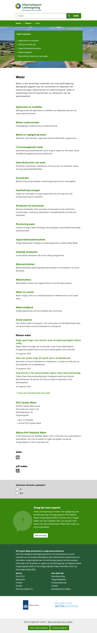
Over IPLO (31, 569)
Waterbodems (23, 279)
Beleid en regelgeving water (31, 134)
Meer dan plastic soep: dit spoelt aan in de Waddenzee (43, 358)
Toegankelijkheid (58, 579)
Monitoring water (25, 224)
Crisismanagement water (29, 147)
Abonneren (20, 579)
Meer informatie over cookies (60, 622)
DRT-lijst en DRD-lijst (27, 44)
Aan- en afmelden (26, 420)
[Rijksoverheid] (30, 605)
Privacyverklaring (58, 583)
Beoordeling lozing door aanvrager (33, 56)
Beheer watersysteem (27, 122)
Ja (20, 489)
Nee (21, 493)
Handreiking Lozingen (28, 190)
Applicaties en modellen (28, 41)
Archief (19, 586)
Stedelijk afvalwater (27, 251)
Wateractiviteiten (25, 264)
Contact (19, 583)
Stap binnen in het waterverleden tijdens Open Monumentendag (48, 373)
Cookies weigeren (59, 628)
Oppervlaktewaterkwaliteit (29, 48)
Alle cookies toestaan (39, 628)
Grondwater (22, 177)
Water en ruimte (25, 292)
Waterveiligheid (25, 52)
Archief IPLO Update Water (30, 423)
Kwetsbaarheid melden (61, 589)
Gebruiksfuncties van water (31, 162)
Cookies (54, 586)
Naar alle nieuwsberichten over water (34, 393)
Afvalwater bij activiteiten (30, 205)
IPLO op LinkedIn (24, 589)
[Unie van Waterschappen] (66, 605)
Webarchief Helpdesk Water (31, 432)
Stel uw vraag (40, 535)
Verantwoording (58, 576)
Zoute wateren (24, 319)
